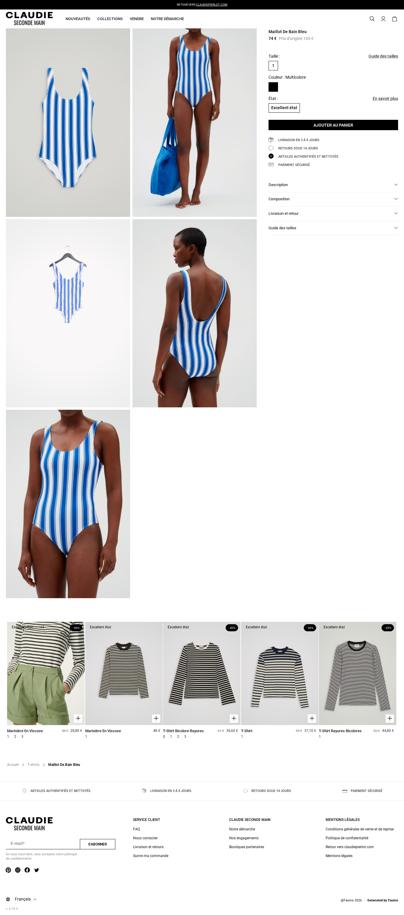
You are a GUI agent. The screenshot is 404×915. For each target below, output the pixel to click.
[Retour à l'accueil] (22, 19)
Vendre (137, 19)
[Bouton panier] (394, 18)
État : (273, 98)
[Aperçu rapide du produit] (78, 718)
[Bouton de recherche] (372, 18)
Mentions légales (339, 856)
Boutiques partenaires (246, 847)
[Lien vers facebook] (27, 870)
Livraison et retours (148, 847)
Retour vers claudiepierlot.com (350, 847)
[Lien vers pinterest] (8, 870)
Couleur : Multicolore (287, 77)
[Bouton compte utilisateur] (383, 18)
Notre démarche (167, 19)
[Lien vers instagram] (17, 870)
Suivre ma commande (150, 856)
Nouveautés (78, 19)
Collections (110, 19)
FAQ (136, 829)
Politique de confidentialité (347, 838)
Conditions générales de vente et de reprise (360, 829)
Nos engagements (243, 838)
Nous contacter (145, 838)
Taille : (274, 56)
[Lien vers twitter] (36, 870)
